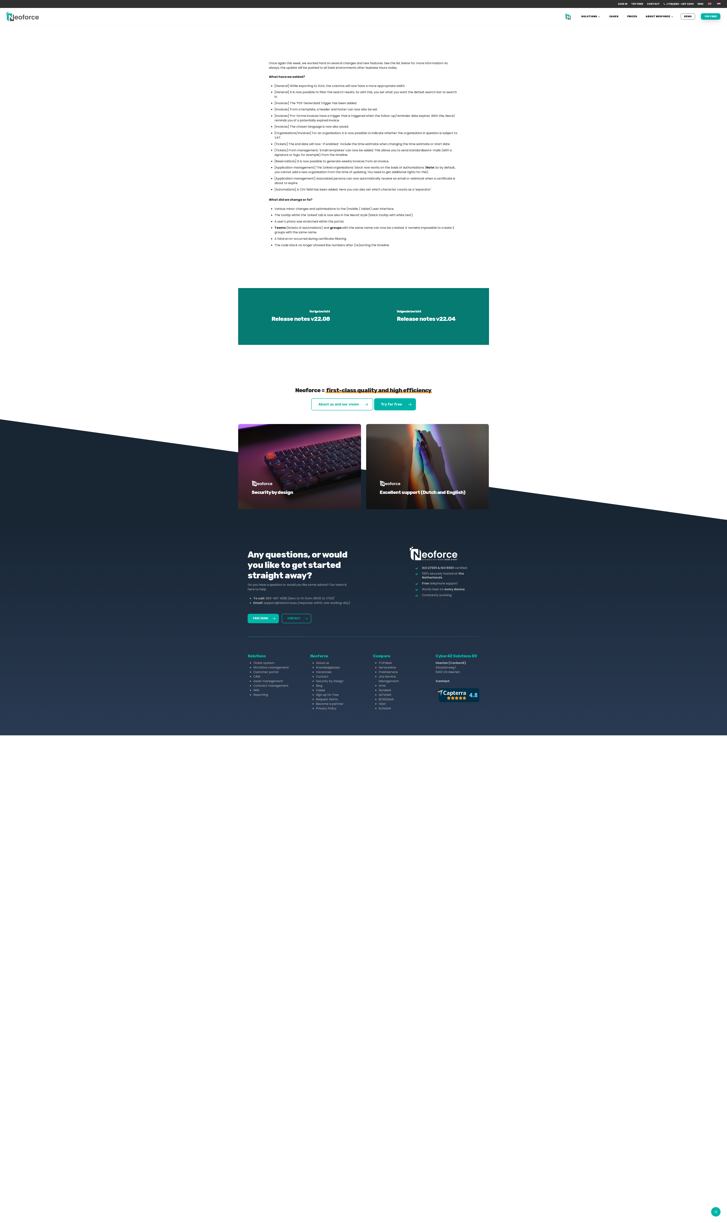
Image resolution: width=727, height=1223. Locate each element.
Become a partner (330, 704)
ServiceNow (387, 667)
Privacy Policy (326, 708)
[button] (342, 404)
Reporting (260, 695)
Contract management (271, 685)
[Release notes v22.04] (426, 316)
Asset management (268, 681)
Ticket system (263, 663)
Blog (319, 685)
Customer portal (265, 672)
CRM (256, 676)
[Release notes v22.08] (301, 316)
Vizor (382, 704)
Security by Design (329, 681)
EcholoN (385, 708)
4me (382, 685)
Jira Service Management (389, 678)
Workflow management (271, 667)
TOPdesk (385, 663)
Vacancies (324, 672)
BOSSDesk (386, 699)
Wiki (256, 690)
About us (322, 663)
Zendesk (385, 690)
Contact (322, 676)
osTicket (385, 695)
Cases (320, 690)
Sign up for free (327, 695)
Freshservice (388, 672)
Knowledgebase (328, 667)
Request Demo (327, 699)
